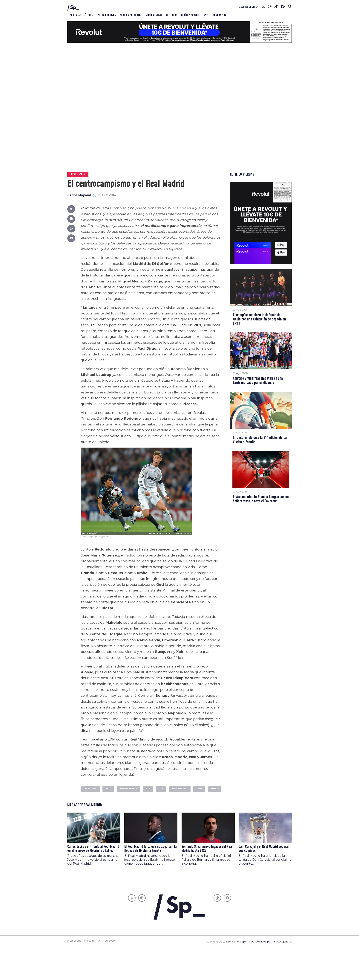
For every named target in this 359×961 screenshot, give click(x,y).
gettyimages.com (102, 536)
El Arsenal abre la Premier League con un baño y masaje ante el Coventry (261, 499)
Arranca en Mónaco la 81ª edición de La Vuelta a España (260, 440)
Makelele (215, 788)
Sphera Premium (130, 15)
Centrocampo (90, 788)
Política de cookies (93, 940)
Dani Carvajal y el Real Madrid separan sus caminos (264, 848)
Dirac (108, 788)
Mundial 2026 (153, 15)
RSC (206, 15)
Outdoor (171, 15)
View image (88, 536)
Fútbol (87, 15)
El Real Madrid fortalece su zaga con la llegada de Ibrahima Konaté (150, 848)
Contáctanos (110, 940)
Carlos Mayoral (79, 195)
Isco (161, 788)
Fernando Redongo (128, 788)
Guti (148, 788)
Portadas (75, 15)
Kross (199, 788)
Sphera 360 (219, 15)
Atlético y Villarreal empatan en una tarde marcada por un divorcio (258, 380)
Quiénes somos (190, 15)
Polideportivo (106, 15)
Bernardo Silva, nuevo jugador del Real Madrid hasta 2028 (207, 848)
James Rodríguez (179, 788)
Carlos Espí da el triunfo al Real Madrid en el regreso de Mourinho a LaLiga (93, 848)
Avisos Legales (74, 940)
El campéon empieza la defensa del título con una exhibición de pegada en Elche (259, 319)
